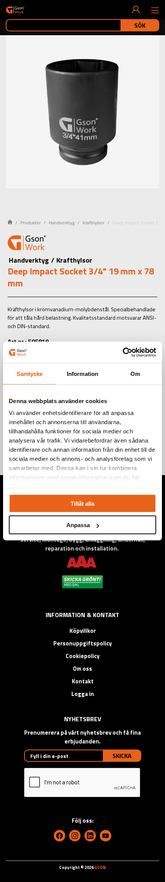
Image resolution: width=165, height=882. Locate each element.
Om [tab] (135, 373)
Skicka (122, 755)
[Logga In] (135, 9)
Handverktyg (61, 222)
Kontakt (83, 681)
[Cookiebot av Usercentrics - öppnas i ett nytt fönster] (122, 353)
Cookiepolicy (83, 656)
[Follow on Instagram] (74, 835)
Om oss (82, 668)
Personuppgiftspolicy (82, 643)
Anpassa (78, 525)
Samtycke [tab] (29, 373)
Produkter (30, 222)
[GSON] (15, 10)
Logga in (82, 693)
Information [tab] (82, 373)
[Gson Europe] (27, 243)
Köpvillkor (82, 630)
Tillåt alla (82, 503)
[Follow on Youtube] (105, 835)
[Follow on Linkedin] (90, 835)
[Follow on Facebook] (59, 835)
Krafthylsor (93, 222)
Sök (139, 25)
